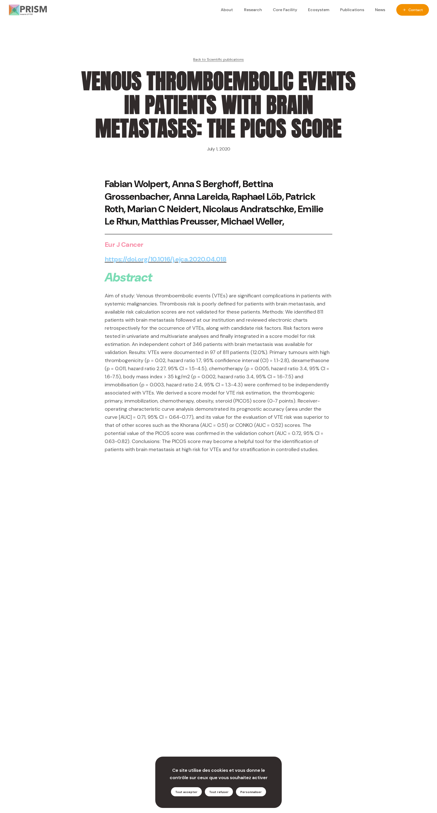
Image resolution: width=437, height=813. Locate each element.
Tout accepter (186, 792)
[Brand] (28, 9)
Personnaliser (251, 792)
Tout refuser (219, 792)
